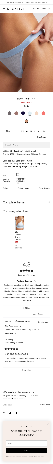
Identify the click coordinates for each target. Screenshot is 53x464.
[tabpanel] (26, 52)
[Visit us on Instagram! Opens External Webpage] (4, 413)
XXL (44, 131)
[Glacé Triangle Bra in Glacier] (19, 223)
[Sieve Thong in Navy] (23, 113)
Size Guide (41, 137)
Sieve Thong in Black (14, 343)
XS (23, 131)
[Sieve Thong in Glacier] (30, 113)
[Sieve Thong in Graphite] (9, 113)
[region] (26, 2)
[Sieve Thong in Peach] (36, 113)
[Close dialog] (47, 424)
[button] (5, 8)
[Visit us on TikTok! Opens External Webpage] (10, 413)
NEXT (26, 450)
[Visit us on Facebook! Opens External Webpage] (17, 413)
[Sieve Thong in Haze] (16, 113)
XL (39, 131)
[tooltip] (35, 281)
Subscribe (45, 405)
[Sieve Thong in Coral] (43, 113)
